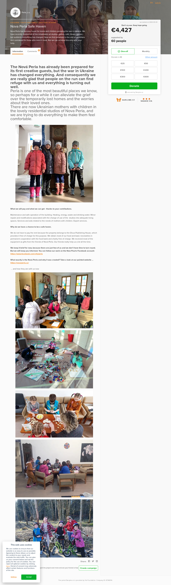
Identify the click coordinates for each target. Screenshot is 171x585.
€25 (123, 63)
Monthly (146, 51)
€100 (122, 70)
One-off (124, 51)
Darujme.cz (70, 580)
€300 (122, 77)
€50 (146, 63)
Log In (158, 3)
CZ (147, 3)
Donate (134, 86)
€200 (146, 70)
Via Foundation (90, 580)
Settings (14, 577)
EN (151, 3)
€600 (146, 77)
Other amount (151, 57)
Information (18, 51)
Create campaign (88, 568)
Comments (33, 51)
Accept (29, 577)
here (8, 566)
